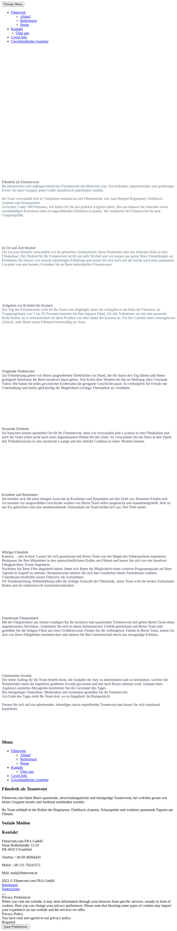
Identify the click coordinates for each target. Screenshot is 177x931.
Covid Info (19, 37)
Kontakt (17, 29)
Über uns (22, 33)
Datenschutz (11, 889)
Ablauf (25, 16)
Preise (24, 25)
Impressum (10, 885)
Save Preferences (16, 926)
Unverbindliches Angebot (29, 41)
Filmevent (18, 12)
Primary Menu (13, 4)
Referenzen (28, 21)
